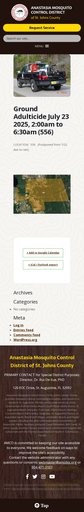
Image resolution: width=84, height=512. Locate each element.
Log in (18, 325)
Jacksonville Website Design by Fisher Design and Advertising (47, 488)
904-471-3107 (42, 467)
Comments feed (26, 335)
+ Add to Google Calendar (43, 252)
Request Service (42, 27)
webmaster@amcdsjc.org (58, 462)
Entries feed (23, 330)
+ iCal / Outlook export (43, 264)
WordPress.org (25, 340)
